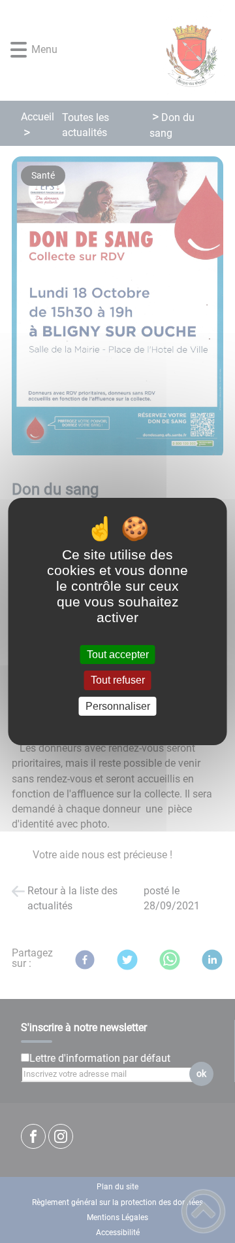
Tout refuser (118, 680)
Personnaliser (118, 706)
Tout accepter (118, 654)
